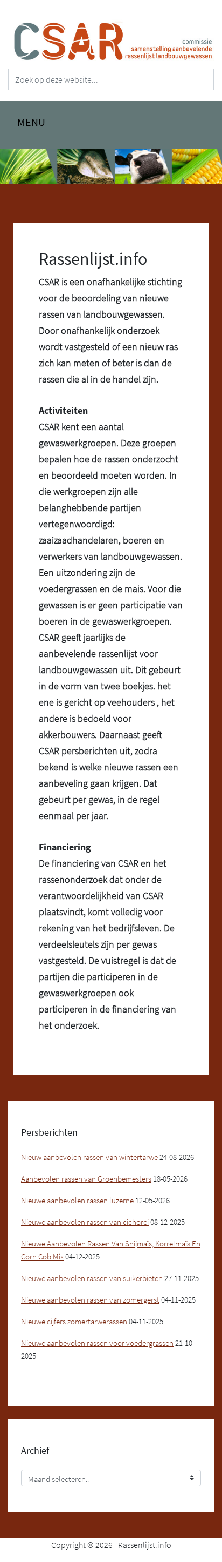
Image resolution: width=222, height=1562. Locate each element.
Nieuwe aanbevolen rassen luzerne (77, 1200)
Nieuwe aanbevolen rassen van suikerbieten (92, 1278)
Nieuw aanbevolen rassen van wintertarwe (89, 1157)
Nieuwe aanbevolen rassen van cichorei (85, 1222)
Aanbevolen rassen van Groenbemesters (86, 1179)
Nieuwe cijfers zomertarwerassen (74, 1321)
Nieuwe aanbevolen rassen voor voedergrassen (97, 1343)
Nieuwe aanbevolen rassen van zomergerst (90, 1300)
